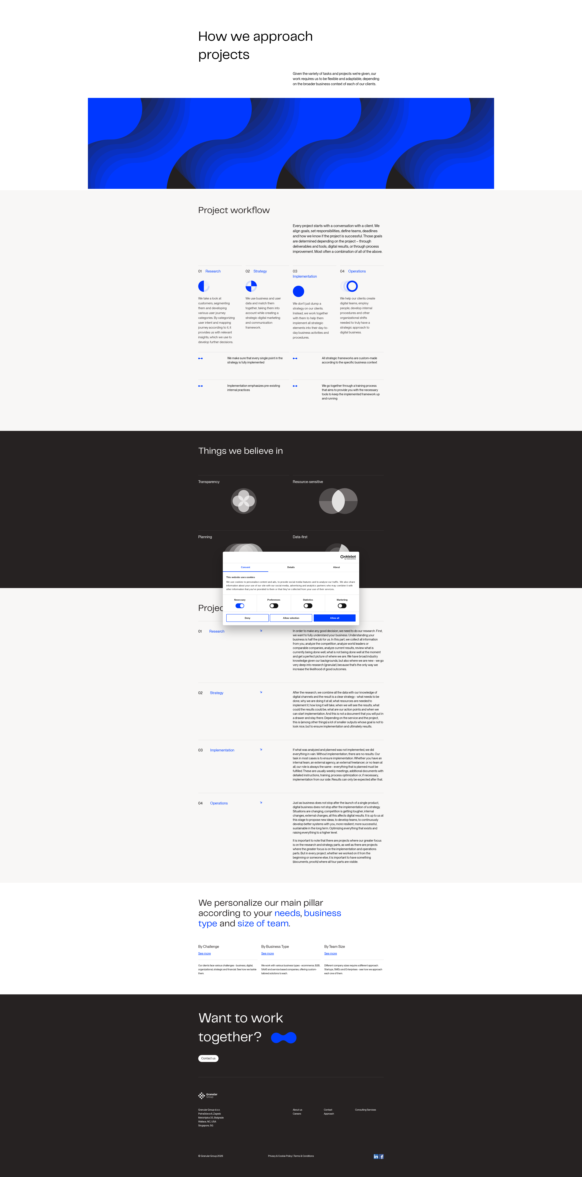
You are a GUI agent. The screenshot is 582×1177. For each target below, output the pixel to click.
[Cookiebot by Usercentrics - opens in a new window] (342, 557)
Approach (329, 1113)
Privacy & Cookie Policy (280, 1156)
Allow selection (291, 618)
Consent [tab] (245, 567)
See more (204, 953)
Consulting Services (365, 1109)
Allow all (334, 618)
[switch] (274, 605)
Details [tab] (291, 567)
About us (297, 1109)
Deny (247, 618)
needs (287, 913)
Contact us (208, 1058)
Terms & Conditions (304, 1156)
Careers (297, 1113)
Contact (328, 1109)
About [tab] (336, 567)
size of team (263, 923)
